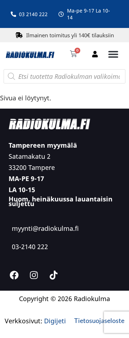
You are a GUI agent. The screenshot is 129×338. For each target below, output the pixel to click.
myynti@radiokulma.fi (45, 228)
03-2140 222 (30, 246)
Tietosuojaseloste (99, 320)
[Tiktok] (53, 275)
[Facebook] (14, 275)
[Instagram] (34, 275)
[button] (113, 54)
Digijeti (55, 320)
